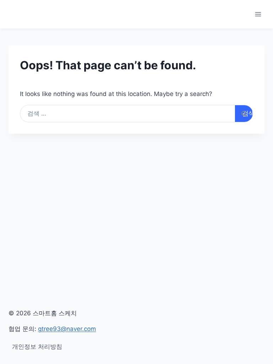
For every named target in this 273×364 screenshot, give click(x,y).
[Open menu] (257, 14)
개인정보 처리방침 (37, 346)
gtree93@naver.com (67, 328)
